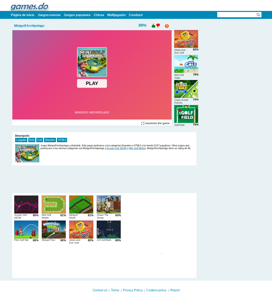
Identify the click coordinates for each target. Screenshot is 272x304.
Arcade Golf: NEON (117, 148)
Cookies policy (156, 290)
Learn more (133, 301)
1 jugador (21, 139)
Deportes (50, 139)
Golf (39, 139)
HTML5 (62, 139)
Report (175, 290)
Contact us (100, 290)
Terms (115, 290)
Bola (31, 139)
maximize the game (157, 123)
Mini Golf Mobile (137, 148)
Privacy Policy (132, 290)
